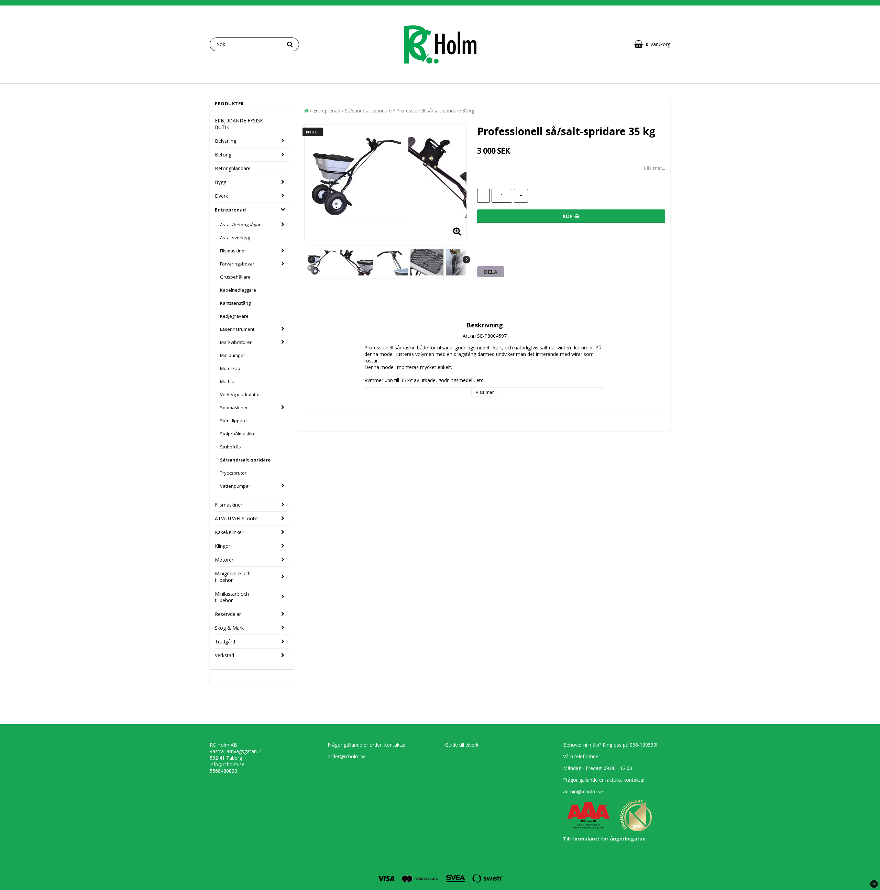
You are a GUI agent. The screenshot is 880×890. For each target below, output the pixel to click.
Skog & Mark (229, 628)
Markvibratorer (236, 342)
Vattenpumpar (235, 486)
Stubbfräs (230, 447)
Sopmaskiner (234, 407)
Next (466, 259)
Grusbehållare (235, 277)
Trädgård (225, 641)
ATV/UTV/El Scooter (237, 518)
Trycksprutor (233, 473)
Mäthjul (227, 381)
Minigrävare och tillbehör (233, 576)
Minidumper (232, 355)
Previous (311, 259)
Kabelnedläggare (238, 290)
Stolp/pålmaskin (237, 434)
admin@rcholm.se (583, 791)
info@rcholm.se (227, 764)
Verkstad (224, 655)
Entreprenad (230, 209)
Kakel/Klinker (229, 532)
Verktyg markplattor (240, 394)
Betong (223, 154)
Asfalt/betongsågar (240, 224)
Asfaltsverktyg (235, 238)
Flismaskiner (233, 251)
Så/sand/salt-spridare (245, 460)
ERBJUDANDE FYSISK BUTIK (239, 123)
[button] (652, 44)
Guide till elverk (461, 744)
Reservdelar (228, 614)
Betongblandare (233, 168)
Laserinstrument (237, 329)
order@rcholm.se (347, 756)
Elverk (221, 196)
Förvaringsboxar (237, 264)
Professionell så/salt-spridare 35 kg (435, 110)
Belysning (225, 141)
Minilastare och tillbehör (232, 597)
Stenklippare (233, 420)
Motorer (224, 559)
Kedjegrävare (234, 316)
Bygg (220, 182)
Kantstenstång (235, 303)
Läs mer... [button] (654, 168)
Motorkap (230, 368)
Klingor (222, 546)
